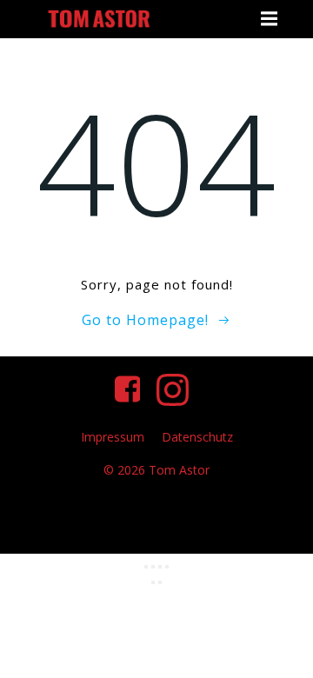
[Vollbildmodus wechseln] (153, 566)
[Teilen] (160, 566)
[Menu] (267, 19)
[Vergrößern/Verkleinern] (146, 566)
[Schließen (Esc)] (167, 566)
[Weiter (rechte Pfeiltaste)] (160, 582)
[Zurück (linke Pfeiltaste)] (153, 582)
